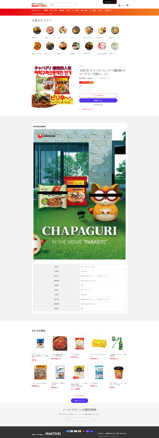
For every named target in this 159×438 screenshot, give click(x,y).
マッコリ (73, 37)
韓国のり (47, 53)
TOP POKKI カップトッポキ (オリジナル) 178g (118, 383)
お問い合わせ (123, 433)
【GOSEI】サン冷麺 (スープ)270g (58, 383)
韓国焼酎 (73, 53)
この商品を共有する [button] (87, 109)
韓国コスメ (112, 53)
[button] (37, 10)
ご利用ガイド (101, 433)
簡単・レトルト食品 (36, 53)
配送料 (90, 78)
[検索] (75, 5)
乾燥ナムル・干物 (88, 37)
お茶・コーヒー (61, 37)
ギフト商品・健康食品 (101, 53)
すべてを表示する (79, 395)
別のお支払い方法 (98, 104)
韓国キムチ (60, 53)
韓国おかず (34, 37)
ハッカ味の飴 (94, 383)
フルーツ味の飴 (75, 354)
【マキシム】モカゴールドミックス (98, 355)
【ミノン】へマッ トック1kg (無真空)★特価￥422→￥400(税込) (79, 384)
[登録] (93, 419)
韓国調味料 (86, 53)
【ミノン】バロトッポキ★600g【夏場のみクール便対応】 (40, 356)
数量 (80, 86)
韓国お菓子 (99, 37)
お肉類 (46, 37)
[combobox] (63, 5)
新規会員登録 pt (110, 2)
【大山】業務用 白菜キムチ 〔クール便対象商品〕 (59, 355)
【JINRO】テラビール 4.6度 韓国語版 (118, 355)
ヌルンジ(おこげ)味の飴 (39, 383)
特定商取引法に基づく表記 (112, 433)
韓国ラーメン (112, 37)
